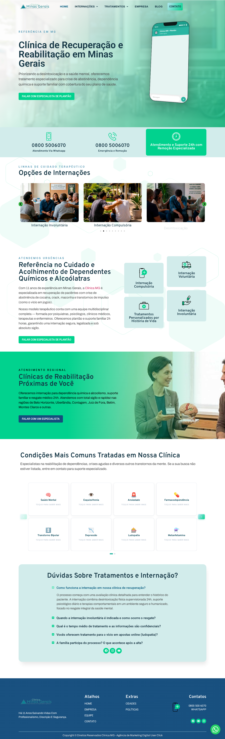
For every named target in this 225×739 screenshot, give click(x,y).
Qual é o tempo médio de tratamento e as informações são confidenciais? (108, 626)
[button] (86, 6)
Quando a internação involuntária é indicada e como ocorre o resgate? (105, 618)
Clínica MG (92, 288)
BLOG (159, 6)
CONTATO (175, 6)
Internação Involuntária (49, 225)
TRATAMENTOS (114, 6)
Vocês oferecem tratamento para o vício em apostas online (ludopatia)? (107, 635)
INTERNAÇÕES (85, 6)
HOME (64, 6)
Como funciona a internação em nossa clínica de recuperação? (100, 588)
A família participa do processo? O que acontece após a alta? (99, 643)
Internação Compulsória (112, 225)
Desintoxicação (175, 225)
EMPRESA (141, 6)
